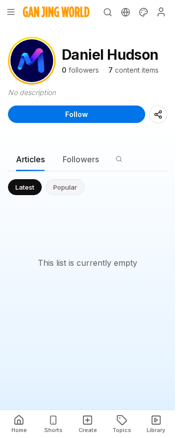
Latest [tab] (24, 187)
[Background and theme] (143, 12)
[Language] (125, 12)
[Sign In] (161, 12)
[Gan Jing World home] (56, 11)
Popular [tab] (65, 187)
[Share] (158, 114)
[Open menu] (11, 12)
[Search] (107, 12)
